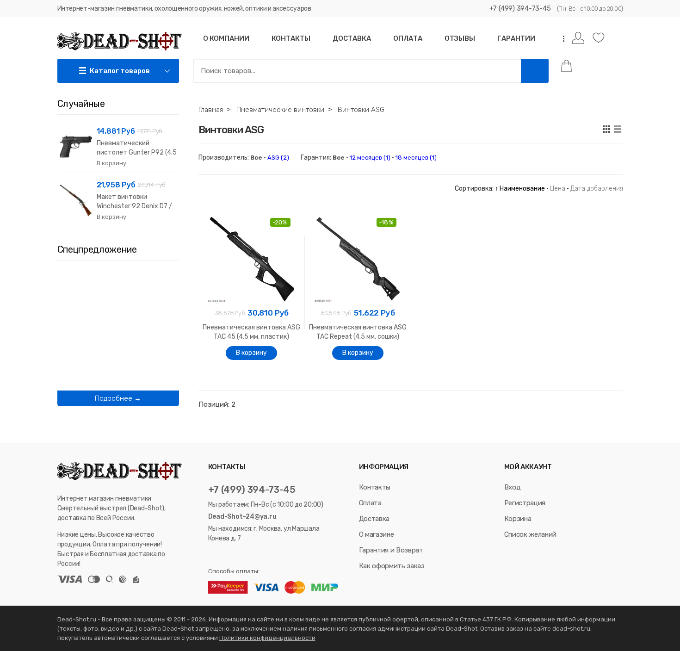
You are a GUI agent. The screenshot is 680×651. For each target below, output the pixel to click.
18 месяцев (416, 157)
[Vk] (212, 555)
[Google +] (247, 555)
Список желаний (530, 534)
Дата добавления (596, 188)
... (560, 38)
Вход (512, 487)
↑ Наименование (520, 188)
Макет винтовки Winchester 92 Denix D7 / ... (134, 206)
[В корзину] (251, 353)
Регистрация (524, 503)
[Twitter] (223, 555)
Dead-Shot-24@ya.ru (242, 517)
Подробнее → (118, 398)
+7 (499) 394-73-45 (520, 8)
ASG (278, 157)
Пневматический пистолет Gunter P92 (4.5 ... (137, 152)
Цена (557, 188)
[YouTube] (236, 555)
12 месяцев (370, 157)
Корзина (518, 519)
